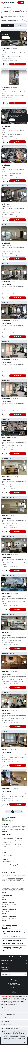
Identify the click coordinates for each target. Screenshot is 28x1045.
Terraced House (11, 878)
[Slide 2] (11, 44)
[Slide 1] (10, 44)
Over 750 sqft (5, 918)
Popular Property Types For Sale (9, 1028)
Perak (7, 897)
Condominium (19, 878)
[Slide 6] (16, 44)
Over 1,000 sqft (12, 918)
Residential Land (11, 880)
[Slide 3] (12, 44)
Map (21, 25)
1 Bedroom (8, 911)
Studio (3, 911)
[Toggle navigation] (26, 2)
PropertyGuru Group (6, 960)
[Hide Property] (21, 33)
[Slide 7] (17, 44)
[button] (2, 16)
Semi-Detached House (12, 879)
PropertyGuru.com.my (6, 996)
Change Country (5, 967)
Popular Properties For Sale (8, 1014)
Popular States (5, 1021)
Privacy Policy (7, 1036)
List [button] (8, 25)
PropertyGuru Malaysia (7, 1011)
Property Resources (6, 1024)
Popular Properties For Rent (8, 1018)
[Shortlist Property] (25, 33)
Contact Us (4, 963)
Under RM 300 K (13, 904)
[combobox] (13, 7)
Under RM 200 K (5, 904)
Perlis (3, 897)
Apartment (4, 879)
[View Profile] (14, 30)
